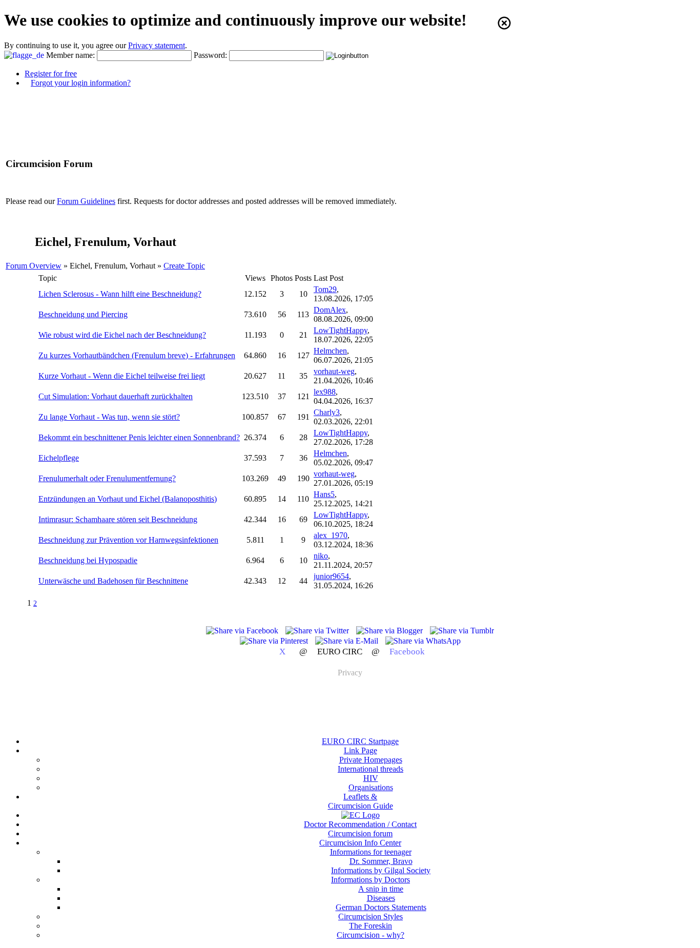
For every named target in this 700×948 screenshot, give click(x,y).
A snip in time (380, 888)
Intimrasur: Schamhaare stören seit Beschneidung (117, 519)
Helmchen (330, 350)
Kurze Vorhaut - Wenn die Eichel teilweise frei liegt (121, 376)
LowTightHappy (340, 330)
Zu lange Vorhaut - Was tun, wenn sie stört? (109, 417)
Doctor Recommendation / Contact (360, 824)
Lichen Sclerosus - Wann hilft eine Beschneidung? (119, 294)
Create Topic (184, 265)
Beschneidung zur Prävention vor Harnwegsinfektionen (128, 539)
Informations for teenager (370, 852)
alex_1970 (330, 535)
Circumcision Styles (370, 916)
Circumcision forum (360, 833)
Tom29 (325, 289)
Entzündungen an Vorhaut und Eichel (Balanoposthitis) (127, 498)
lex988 (325, 391)
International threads (370, 769)
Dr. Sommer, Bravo (381, 861)
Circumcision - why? (370, 935)
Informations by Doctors (370, 879)
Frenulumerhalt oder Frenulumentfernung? (107, 478)
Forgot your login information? (81, 82)
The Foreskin (370, 925)
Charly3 (327, 412)
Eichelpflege (58, 458)
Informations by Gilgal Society (380, 870)
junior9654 (331, 576)
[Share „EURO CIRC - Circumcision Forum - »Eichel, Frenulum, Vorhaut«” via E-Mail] (347, 640)
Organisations (370, 787)
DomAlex (330, 309)
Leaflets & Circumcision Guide (360, 801)
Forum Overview (33, 265)
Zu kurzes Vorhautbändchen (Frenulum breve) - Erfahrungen (136, 355)
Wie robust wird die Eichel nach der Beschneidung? (122, 335)
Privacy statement (156, 45)
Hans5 (324, 494)
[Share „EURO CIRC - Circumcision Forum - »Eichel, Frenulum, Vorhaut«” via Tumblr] (462, 630)
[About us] (360, 815)
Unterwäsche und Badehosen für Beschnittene (113, 580)
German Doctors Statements (381, 907)
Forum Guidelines (86, 201)
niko (321, 555)
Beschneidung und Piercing (83, 314)
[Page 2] (48, 603)
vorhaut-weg (334, 371)
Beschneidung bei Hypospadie (87, 560)
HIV (370, 778)
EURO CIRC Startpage (360, 741)
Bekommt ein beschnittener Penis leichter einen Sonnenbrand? (139, 437)
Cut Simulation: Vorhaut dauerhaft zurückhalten (115, 396)
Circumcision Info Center (360, 842)
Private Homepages (370, 759)
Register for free (51, 73)
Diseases (381, 898)
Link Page (360, 750)
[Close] (504, 23)
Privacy (350, 672)
